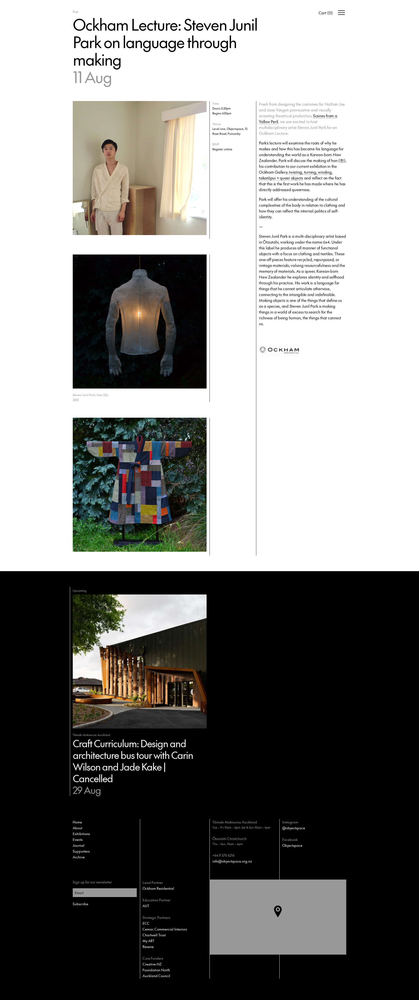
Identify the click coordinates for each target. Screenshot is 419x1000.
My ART (148, 940)
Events (78, 839)
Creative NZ (152, 964)
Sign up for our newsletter (92, 882)
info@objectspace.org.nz (232, 861)
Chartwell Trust (154, 934)
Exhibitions (81, 833)
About (77, 827)
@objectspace (293, 827)
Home (77, 822)
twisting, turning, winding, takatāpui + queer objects (295, 174)
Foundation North (156, 969)
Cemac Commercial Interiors (165, 929)
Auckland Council (156, 975)
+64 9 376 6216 (223, 855)
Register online (222, 149)
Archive (79, 857)
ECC (146, 923)
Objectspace (292, 845)
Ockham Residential (158, 888)
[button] (282, 917)
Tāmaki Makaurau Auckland (234, 822)
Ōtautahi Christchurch (229, 838)
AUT (146, 905)
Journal (78, 845)
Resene (148, 946)
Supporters (81, 851)
